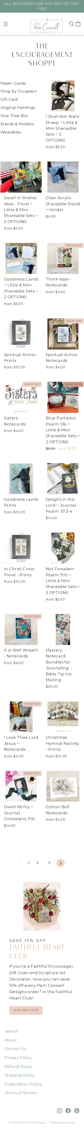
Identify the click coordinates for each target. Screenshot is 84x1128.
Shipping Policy (20, 1075)
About (11, 1040)
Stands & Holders (17, 124)
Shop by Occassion (18, 91)
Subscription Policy (23, 1084)
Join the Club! (26, 1010)
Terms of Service (21, 1093)
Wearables (10, 132)
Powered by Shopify (62, 1122)
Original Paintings (17, 107)
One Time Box (14, 116)
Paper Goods (13, 83)
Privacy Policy (18, 1058)
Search (11, 1031)
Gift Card (9, 99)
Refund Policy (18, 1066)
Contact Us (15, 1049)
